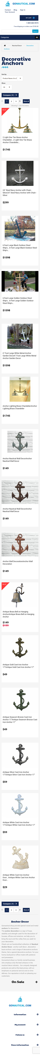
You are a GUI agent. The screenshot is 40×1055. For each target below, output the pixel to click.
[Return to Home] (5, 45)
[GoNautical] (20, 3)
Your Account (10, 12)
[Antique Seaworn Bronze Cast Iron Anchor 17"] (20, 700)
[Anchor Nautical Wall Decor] (20, 441)
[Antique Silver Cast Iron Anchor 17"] (20, 755)
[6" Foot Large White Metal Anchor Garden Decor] (20, 336)
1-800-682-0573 (32, 23)
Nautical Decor (17, 45)
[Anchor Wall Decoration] (20, 544)
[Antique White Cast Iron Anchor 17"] (20, 805)
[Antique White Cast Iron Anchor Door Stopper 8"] (20, 858)
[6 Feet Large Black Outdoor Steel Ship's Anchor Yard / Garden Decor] (20, 228)
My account (20, 1024)
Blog (15, 10)
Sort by (4, 74)
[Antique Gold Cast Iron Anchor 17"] (20, 647)
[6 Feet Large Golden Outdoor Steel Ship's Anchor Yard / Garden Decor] (20, 281)
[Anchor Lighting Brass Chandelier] (20, 389)
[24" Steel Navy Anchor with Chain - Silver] (20, 173)
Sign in (22, 10)
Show (3, 83)
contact (8, 10)
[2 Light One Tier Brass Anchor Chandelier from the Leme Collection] (20, 120)
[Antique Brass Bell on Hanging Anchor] (20, 595)
